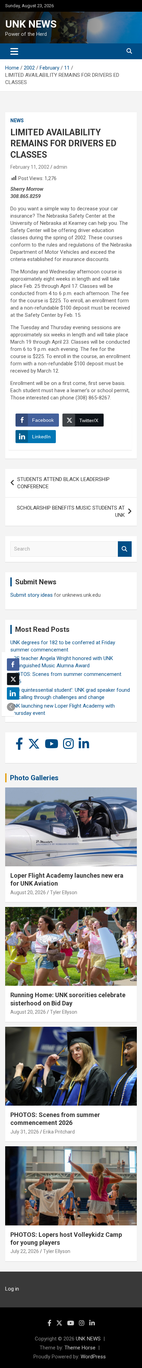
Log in (12, 1289)
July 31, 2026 (24, 1132)
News (17, 120)
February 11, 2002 (29, 167)
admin (60, 167)
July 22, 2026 (24, 1251)
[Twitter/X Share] (13, 679)
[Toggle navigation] (14, 51)
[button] (11, 707)
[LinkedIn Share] (13, 693)
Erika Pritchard (59, 1132)
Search (125, 549)
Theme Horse (79, 1348)
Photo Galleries (34, 778)
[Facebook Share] (13, 664)
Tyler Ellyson (63, 892)
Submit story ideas (31, 595)
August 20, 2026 (28, 892)
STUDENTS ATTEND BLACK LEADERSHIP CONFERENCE (63, 483)
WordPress (93, 1357)
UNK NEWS (31, 24)
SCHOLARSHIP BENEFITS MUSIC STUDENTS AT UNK (71, 511)
